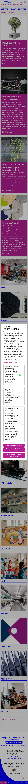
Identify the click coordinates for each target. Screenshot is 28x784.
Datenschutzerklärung (10, 362)
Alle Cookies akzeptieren (14, 445)
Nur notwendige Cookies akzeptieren (14, 455)
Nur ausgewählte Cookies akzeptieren (14, 449)
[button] (23, 375)
